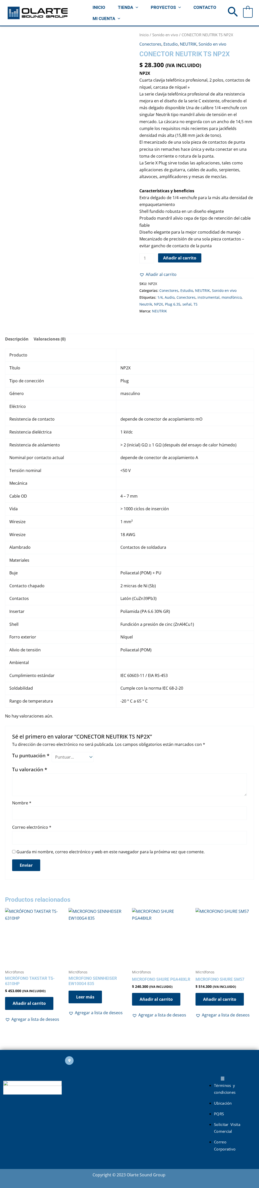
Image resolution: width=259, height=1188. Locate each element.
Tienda (125, 7)
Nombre (21, 803)
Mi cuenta (104, 18)
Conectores (150, 44)
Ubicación (223, 1103)
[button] (135, 7)
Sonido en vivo (165, 34)
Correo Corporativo (224, 1145)
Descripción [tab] (17, 339)
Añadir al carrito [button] (29, 1003)
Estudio (170, 44)
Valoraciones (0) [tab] (50, 339)
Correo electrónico (31, 827)
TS (195, 304)
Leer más (85, 997)
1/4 (160, 297)
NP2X (158, 304)
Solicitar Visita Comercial (227, 1128)
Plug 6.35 (172, 304)
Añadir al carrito (179, 258)
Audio (170, 297)
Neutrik (145, 304)
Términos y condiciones (224, 1089)
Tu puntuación (30, 755)
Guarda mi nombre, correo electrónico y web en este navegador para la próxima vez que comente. (110, 852)
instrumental (209, 297)
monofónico (232, 297)
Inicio (99, 7)
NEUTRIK (188, 44)
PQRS (219, 1113)
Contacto (204, 7)
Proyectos (163, 7)
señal (186, 304)
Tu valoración (29, 769)
